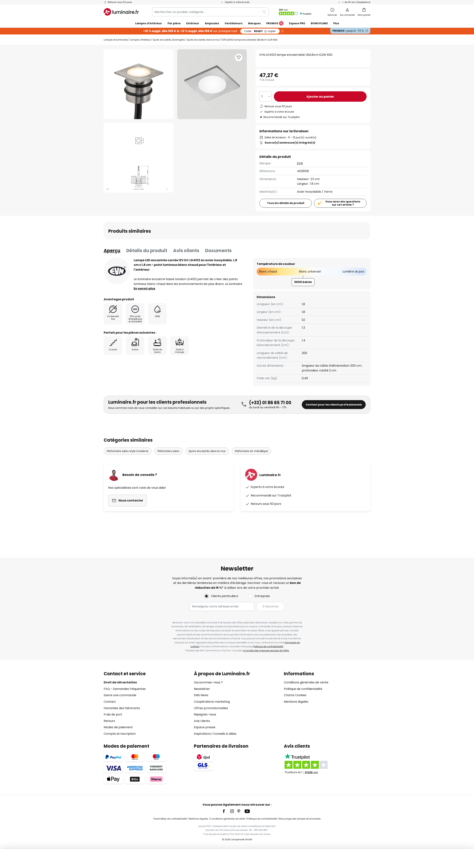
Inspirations (202, 734)
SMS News (201, 695)
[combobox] (210, 12)
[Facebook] (226, 811)
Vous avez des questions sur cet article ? (342, 203)
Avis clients (186, 250)
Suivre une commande (120, 695)
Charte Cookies (295, 695)
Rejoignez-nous (205, 714)
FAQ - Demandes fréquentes (125, 689)
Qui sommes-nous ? (208, 682)
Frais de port (113, 714)
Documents (218, 250)
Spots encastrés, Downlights (169, 39)
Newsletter (202, 689)
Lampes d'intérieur (140, 39)
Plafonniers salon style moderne (127, 451)
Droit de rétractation (120, 682)
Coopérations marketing (212, 702)
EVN (300, 163)
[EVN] (117, 271)
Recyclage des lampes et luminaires (300, 818)
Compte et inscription (120, 734)
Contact (110, 702)
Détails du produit (146, 250)
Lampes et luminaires (116, 39)
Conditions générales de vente (306, 682)
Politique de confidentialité (268, 646)
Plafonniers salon (168, 451)
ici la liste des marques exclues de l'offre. (266, 650)
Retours (109, 721)
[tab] (112, 250)
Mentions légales (296, 702)
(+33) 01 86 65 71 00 (270, 403)
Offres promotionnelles (211, 708)
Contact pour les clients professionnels (334, 404)
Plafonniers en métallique (251, 451)
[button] (138, 158)
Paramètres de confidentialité (170, 818)
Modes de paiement (118, 727)
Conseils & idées (224, 734)
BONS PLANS (319, 23)
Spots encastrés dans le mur (203, 39)
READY (260, 31)
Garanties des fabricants (122, 708)
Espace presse (204, 727)
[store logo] (121, 12)
